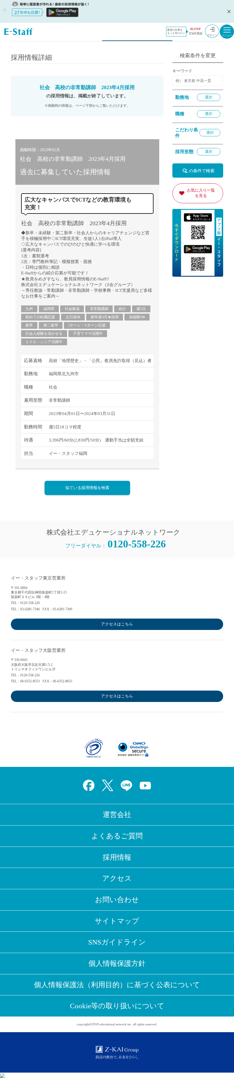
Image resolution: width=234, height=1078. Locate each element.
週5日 (141, 309)
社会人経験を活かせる (43, 333)
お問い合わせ (117, 900)
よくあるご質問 (117, 836)
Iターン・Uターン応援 (87, 325)
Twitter (107, 785)
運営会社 (117, 814)
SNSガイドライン (117, 942)
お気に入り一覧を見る (201, 193)
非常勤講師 (99, 309)
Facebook (89, 785)
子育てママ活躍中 (88, 333)
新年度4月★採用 (105, 317)
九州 (29, 309)
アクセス (117, 878)
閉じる (228, 11)
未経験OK (137, 317)
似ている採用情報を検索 (87, 488)
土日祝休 (73, 317)
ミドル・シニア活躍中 (43, 342)
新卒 (29, 325)
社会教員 (72, 309)
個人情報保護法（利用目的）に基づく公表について (117, 985)
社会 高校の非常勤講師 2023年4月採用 (74, 223)
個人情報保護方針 (117, 963)
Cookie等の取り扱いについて (117, 1006)
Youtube (145, 785)
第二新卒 (50, 325)
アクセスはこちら (117, 624)
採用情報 (117, 857)
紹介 (122, 309)
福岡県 (49, 309)
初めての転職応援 (40, 317)
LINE (126, 785)
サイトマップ (117, 921)
